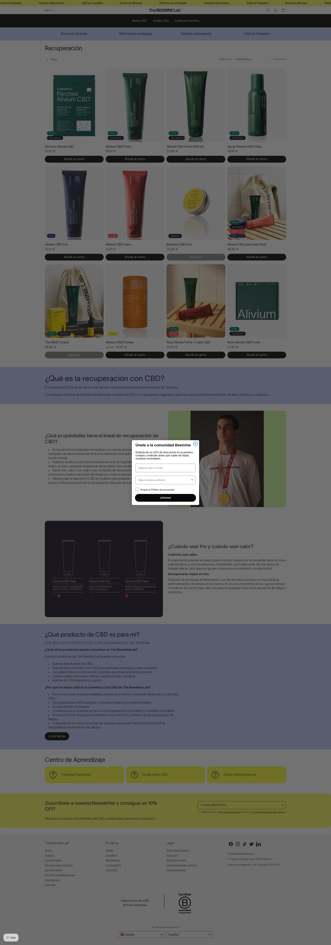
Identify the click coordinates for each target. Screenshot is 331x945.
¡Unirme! (165, 498)
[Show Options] (192, 480)
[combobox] (164, 480)
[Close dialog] (195, 444)
